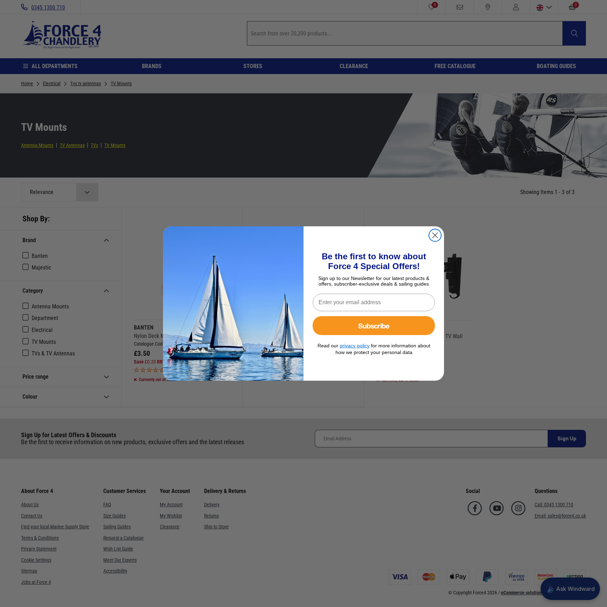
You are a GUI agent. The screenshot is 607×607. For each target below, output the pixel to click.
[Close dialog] (435, 235)
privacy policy (355, 345)
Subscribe (374, 325)
